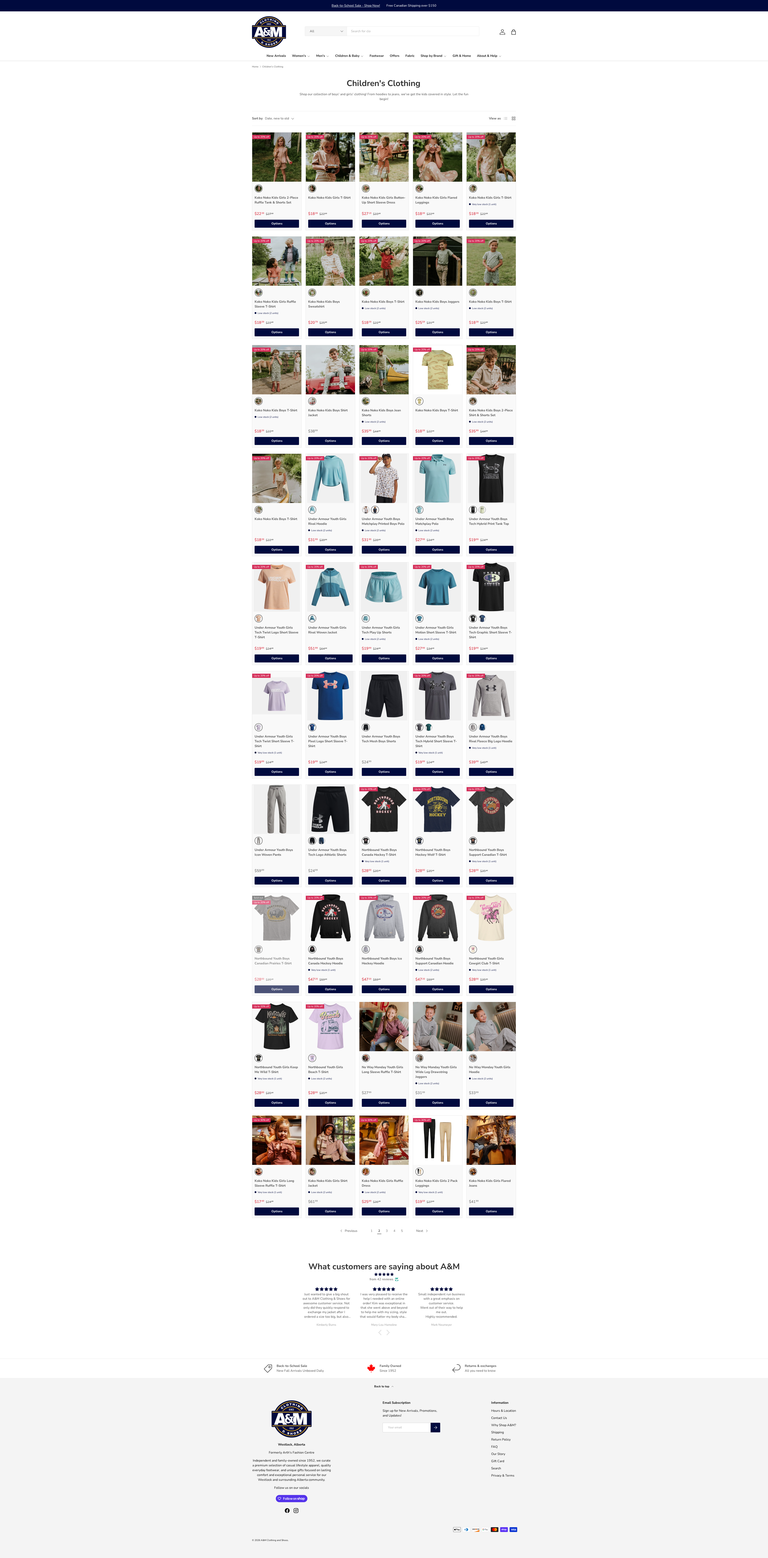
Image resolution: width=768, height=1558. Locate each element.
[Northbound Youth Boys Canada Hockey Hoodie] (330, 918)
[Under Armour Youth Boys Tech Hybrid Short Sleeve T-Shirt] (437, 695)
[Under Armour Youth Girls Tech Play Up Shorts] (384, 587)
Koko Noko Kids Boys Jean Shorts (381, 412)
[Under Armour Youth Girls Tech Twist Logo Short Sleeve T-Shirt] (276, 587)
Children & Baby (347, 56)
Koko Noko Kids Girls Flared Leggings (436, 200)
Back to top (382, 1386)
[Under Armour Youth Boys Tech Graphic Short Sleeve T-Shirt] (491, 587)
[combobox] (392, 31)
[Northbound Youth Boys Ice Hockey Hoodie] (384, 918)
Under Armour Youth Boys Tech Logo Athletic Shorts (327, 852)
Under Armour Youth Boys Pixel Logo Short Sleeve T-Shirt (327, 741)
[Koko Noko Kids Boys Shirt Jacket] (330, 369)
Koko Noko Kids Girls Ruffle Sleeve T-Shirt (275, 304)
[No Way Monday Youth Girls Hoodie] (491, 1026)
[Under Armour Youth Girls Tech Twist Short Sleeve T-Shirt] (276, 695)
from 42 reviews (381, 1279)
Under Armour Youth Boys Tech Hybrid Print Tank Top (489, 521)
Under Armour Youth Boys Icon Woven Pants (274, 852)
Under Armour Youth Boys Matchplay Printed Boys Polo (383, 521)
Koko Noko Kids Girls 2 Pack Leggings (436, 1183)
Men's (320, 56)
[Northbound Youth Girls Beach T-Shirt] (330, 1026)
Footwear (377, 56)
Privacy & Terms (502, 1475)
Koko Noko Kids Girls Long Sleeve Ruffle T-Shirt (274, 1183)
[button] (513, 32)
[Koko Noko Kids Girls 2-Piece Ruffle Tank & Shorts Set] (276, 157)
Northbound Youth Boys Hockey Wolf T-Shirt (432, 852)
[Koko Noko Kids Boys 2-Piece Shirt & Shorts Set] (491, 369)
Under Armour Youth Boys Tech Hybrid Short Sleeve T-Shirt (436, 741)
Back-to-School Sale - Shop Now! (356, 5)
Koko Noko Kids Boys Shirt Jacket (328, 412)
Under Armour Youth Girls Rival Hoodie (327, 521)
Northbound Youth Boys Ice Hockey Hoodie (382, 961)
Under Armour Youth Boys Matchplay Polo (434, 521)
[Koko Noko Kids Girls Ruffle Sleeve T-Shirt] (276, 261)
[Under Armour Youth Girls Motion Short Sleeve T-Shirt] (437, 587)
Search (496, 1468)
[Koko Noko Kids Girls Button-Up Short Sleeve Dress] (384, 157)
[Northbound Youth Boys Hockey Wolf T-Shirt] (437, 809)
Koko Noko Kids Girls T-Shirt (329, 197)
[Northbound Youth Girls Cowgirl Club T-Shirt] (491, 918)
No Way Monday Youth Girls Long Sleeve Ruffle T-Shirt (382, 1069)
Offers (394, 56)
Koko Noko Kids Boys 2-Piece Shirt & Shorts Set (491, 412)
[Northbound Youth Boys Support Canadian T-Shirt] (491, 809)
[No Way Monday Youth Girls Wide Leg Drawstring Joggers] (437, 1026)
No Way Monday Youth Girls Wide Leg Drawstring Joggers (436, 1072)
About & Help (487, 56)
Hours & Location (503, 1411)
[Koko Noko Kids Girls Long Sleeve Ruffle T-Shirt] (276, 1140)
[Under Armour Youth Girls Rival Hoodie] (330, 478)
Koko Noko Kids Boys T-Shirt (383, 302)
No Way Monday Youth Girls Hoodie (489, 1069)
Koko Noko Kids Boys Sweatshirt (324, 304)
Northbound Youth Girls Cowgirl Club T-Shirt (486, 961)
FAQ (494, 1447)
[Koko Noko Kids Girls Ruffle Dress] (384, 1140)
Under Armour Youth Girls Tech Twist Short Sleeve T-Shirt (274, 741)
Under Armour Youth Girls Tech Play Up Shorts (381, 630)
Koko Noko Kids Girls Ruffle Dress (382, 1183)
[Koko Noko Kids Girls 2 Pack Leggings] (437, 1140)
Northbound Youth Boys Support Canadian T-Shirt (488, 852)
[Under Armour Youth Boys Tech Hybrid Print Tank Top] (491, 478)
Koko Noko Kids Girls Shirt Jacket (327, 1183)
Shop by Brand (431, 56)
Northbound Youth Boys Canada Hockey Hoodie (325, 961)
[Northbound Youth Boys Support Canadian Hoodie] (437, 918)
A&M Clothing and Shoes (274, 1540)
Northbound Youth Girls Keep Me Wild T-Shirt (276, 1069)
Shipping (497, 1432)
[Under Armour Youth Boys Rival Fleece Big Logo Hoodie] (491, 695)
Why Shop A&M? (503, 1425)
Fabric (410, 56)
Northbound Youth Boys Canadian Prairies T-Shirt (273, 961)
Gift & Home (462, 56)
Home (255, 66)
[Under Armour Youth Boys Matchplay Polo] (437, 478)
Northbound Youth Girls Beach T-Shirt (325, 1069)
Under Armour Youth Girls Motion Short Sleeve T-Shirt (435, 630)
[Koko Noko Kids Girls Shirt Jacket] (330, 1140)
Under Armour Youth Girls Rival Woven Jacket (327, 630)
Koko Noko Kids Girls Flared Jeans (490, 1183)
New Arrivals (276, 56)
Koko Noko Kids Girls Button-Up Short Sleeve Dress (383, 200)
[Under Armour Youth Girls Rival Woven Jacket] (330, 587)
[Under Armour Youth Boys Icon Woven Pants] (276, 809)
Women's (299, 56)
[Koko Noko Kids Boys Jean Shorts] (384, 369)
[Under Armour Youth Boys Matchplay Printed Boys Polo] (384, 478)
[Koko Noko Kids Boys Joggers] (437, 261)
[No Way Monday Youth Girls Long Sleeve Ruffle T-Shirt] (384, 1026)
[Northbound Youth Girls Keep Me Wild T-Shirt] (276, 1026)
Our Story (498, 1454)
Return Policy (501, 1439)
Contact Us (499, 1418)
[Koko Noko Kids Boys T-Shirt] (384, 261)
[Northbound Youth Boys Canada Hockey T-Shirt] (384, 809)
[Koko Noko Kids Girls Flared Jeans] (491, 1140)
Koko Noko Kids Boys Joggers (437, 302)
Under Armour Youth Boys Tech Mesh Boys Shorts (381, 738)
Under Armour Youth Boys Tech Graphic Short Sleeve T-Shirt (490, 632)
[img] (384, 1274)
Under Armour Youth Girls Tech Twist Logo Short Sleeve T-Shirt (276, 632)
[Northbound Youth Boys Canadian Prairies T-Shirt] (276, 918)
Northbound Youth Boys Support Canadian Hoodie (434, 961)
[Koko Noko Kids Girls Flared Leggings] (437, 157)
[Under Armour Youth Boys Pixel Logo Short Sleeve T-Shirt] (330, 695)
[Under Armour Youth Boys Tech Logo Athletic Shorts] (330, 809)
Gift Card (497, 1461)
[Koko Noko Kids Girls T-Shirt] (330, 157)
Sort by (257, 118)
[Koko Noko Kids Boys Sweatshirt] (330, 261)
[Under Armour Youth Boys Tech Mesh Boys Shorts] (384, 695)
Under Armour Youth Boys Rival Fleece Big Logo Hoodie (490, 738)
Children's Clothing (272, 66)
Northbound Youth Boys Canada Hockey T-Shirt (379, 852)
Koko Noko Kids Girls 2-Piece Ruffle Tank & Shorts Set (276, 200)
